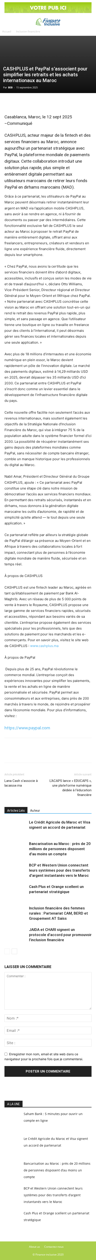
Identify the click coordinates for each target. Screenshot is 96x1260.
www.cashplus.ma (44, 646)
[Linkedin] (39, 102)
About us (34, 1247)
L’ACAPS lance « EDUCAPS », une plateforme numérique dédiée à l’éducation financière (71, 788)
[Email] (50, 102)
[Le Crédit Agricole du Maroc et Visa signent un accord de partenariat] (15, 827)
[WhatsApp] (29, 102)
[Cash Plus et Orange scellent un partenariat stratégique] (15, 892)
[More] (60, 102)
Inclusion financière (28, 31)
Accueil (6, 31)
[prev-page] (7, 951)
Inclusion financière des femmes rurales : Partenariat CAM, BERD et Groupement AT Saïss (58, 913)
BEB (10, 87)
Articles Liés (16, 810)
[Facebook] (8, 102)
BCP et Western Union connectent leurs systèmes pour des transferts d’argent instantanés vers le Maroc (59, 870)
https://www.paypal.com (27, 727)
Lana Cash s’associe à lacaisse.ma (21, 783)
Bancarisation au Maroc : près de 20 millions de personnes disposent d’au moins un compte (60, 848)
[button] (7, 21)
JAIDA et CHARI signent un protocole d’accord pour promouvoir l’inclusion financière (60, 934)
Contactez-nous (54, 1247)
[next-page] (14, 951)
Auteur (35, 810)
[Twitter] (19, 102)
